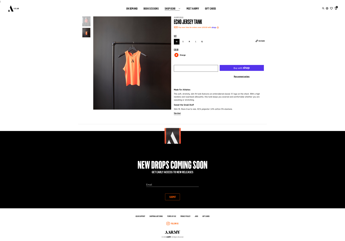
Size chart (177, 113)
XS (176, 41)
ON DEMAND (132, 8)
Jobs (196, 216)
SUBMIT (172, 197)
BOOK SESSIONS (151, 8)
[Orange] (176, 55)
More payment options (242, 76)
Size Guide (261, 41)
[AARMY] (13, 8)
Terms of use (171, 216)
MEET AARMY (193, 8)
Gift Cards (206, 216)
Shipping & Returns (156, 216)
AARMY (168, 237)
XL (202, 41)
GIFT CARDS (210, 8)
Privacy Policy (185, 216)
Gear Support (140, 216)
